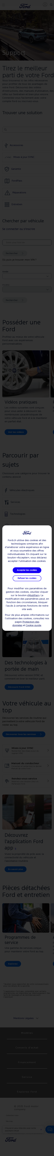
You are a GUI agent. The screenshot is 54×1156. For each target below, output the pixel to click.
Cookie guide (33, 625)
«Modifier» (33, 595)
